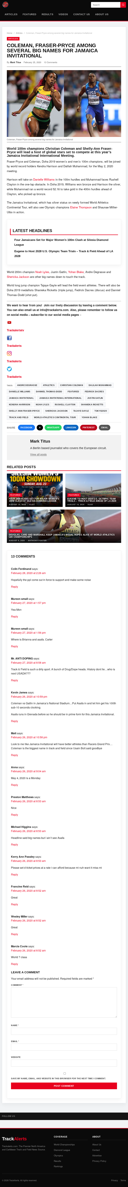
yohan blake (89, 417)
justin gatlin (95, 398)
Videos (63, 14)
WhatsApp (53, 427)
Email (104, 427)
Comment (17, 984)
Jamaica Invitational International (60, 398)
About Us (101, 14)
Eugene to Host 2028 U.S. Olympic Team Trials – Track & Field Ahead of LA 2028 (91, 500)
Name (15, 1025)
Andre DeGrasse (27, 385)
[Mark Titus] (18, 446)
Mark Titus (15, 62)
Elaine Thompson (81, 207)
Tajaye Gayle (81, 411)
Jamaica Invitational (21, 398)
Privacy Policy (99, 1161)
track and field (18, 417)
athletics (49, 385)
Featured (29, 14)
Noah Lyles (42, 272)
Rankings (58, 1166)
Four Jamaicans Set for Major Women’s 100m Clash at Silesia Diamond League (34, 500)
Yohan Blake (76, 272)
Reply (14, 587)
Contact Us (81, 14)
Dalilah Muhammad (100, 385)
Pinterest (89, 427)
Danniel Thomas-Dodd (49, 391)
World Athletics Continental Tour (55, 417)
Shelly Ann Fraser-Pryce (24, 411)
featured (73, 391)
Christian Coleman (71, 385)
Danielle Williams (44, 179)
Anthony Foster (37, 540)
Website (16, 1057)
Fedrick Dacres (94, 391)
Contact (96, 1150)
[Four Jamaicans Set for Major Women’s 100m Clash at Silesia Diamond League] (35, 490)
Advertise (97, 1155)
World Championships (64, 1144)
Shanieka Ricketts (92, 404)
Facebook (26, 427)
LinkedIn (71, 427)
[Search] (123, 5)
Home (9, 32)
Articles (11, 14)
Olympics (58, 1155)
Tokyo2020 (100, 411)
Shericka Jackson (18, 277)
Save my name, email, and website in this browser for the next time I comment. (58, 1078)
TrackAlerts (14, 1180)
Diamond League (62, 1150)
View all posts (38, 454)
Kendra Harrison (19, 404)
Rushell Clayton (65, 404)
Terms (123, 1180)
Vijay (32, 504)
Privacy (114, 1180)
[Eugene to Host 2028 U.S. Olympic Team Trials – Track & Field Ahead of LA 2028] (93, 490)
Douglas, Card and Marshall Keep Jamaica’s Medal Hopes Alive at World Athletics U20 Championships (62, 536)
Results (47, 14)
